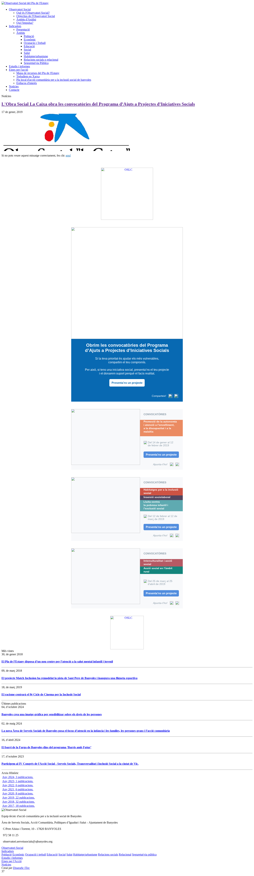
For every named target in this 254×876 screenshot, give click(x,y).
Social (27, 49)
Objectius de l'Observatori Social (35, 16)
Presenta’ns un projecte (127, 382)
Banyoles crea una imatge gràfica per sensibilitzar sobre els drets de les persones (51, 714)
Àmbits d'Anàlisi (26, 19)
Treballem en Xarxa (28, 76)
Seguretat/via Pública (36, 63)
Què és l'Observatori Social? (33, 12)
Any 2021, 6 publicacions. (17, 789)
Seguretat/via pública (144, 854)
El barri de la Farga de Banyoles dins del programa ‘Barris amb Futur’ (46, 747)
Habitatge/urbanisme (36, 56)
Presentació (23, 29)
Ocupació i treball (35, 854)
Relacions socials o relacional (41, 59)
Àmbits (20, 32)
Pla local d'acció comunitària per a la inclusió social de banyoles (53, 79)
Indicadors (15, 26)
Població (29, 36)
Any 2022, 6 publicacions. (17, 785)
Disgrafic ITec (21, 867)
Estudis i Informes (12, 857)
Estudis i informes (19, 66)
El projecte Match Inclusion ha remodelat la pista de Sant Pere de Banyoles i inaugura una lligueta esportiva (69, 678)
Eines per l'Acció (11, 861)
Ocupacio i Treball (35, 42)
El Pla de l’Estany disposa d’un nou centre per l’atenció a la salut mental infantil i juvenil (57, 661)
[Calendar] (171, 464)
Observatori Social (20, 9)
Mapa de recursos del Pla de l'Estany (37, 73)
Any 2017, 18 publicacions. (18, 805)
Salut (27, 53)
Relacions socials (108, 854)
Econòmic (30, 39)
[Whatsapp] (176, 396)
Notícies (14, 86)
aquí (68, 155)
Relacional (125, 854)
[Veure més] (127, 283)
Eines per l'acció (18, 69)
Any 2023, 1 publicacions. (17, 781)
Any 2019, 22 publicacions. (18, 797)
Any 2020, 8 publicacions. (17, 793)
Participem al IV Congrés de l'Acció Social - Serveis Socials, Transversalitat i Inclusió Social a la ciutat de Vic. (70, 763)
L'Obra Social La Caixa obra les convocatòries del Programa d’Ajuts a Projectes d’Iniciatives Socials (98, 104)
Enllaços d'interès (26, 83)
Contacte (14, 89)
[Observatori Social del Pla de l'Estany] (25, 3)
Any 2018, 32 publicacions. (18, 801)
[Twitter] (170, 396)
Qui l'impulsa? (24, 22)
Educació (29, 46)
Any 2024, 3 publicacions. (17, 777)
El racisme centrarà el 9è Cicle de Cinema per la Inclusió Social (41, 694)
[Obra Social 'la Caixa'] (127, 194)
